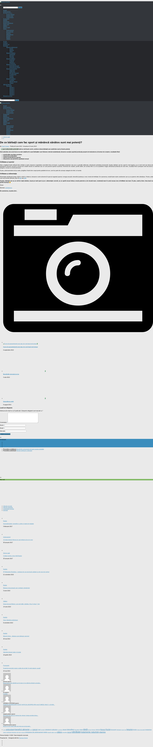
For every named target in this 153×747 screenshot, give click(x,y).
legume (130, 729)
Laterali (12, 61)
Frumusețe (6, 19)
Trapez (11, 83)
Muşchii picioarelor (11, 68)
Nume (2, 425)
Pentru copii (9, 16)
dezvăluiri (77, 729)
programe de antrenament (34, 732)
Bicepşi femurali (14, 73)
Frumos (5, 694)
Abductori (12, 70)
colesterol (48, 729)
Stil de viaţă (6, 27)
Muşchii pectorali (11, 64)
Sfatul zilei (6, 24)
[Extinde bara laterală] (0, 437)
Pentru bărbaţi (10, 14)
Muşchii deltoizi (10, 58)
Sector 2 (12, 89)
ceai (39, 729)
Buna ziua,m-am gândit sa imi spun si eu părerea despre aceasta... (22, 683)
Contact (5, 43)
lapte (125, 729)
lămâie (135, 729)
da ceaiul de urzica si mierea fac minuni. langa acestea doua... (20, 715)
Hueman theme (23, 738)
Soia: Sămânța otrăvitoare (10, 620)
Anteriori (12, 60)
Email (2, 428)
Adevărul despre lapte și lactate (12, 652)
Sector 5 (12, 93)
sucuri (69, 732)
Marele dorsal (13, 81)
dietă (85, 729)
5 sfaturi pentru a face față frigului (12, 556)
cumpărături (60, 729)
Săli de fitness (7, 84)
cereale (43, 729)
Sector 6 (12, 94)
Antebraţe (12, 54)
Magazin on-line (7, 96)
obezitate (14, 732)
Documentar (9, 31)
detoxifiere (70, 729)
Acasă (5, 10)
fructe (108, 729)
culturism (54, 729)
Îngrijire (8, 33)
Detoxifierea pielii (8, 401)
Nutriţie (5, 20)
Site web (2, 431)
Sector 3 (12, 90)
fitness (102, 729)
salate (52, 732)
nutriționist (9, 732)
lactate (123, 729)
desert (65, 729)
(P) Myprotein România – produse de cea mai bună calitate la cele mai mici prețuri (26, 572)
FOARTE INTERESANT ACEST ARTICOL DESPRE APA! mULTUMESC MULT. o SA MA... (29, 704)
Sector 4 (12, 91)
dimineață (90, 729)
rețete (45, 732)
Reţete (5, 521)
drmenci (94, 729)
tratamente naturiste (90, 732)
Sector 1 (12, 87)
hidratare (119, 729)
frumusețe (113, 729)
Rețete (8, 37)
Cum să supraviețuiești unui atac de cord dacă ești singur (20, 347)
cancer (35, 730)
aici (20, 178)
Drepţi (11, 48)
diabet (81, 729)
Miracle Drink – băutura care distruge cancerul (16, 636)
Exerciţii (5, 46)
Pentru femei (10, 17)
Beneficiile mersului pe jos (11, 374)
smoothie (64, 732)
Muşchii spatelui (11, 78)
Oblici (11, 51)
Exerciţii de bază (14, 66)
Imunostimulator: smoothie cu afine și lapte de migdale (18, 523)
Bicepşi (12, 56)
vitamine (102, 732)
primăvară (23, 732)
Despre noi (6, 44)
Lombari (12, 80)
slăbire (59, 732)
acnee (4, 729)
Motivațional (9, 34)
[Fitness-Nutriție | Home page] (5, 2)
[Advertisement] (48, 464)
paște (19, 732)
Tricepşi (12, 57)
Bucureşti (9, 86)
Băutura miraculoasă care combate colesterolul (16, 588)
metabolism (148, 729)
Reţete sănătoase (8, 23)
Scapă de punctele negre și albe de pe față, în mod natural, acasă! (21, 668)
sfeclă (55, 732)
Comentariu (3, 422)
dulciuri (98, 729)
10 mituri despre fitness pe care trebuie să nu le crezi (18, 539)
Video (5, 29)
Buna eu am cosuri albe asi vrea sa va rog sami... (17, 726)
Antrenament (6, 11)
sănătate (7, 187)
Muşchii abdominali (11, 47)
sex (11, 187)
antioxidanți (10, 730)
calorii (31, 729)
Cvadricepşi (13, 74)
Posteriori (12, 63)
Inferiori (12, 50)
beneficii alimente (22, 729)
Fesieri (11, 76)
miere (4, 732)
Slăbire (5, 26)
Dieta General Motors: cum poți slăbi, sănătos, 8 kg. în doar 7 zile (21, 604)
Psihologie (6, 21)
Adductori (12, 71)
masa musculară (141, 729)
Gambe (12, 77)
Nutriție (8, 36)
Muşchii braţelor (10, 53)
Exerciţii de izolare (15, 67)
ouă (17, 732)
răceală (49, 732)
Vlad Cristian (5, 146)
